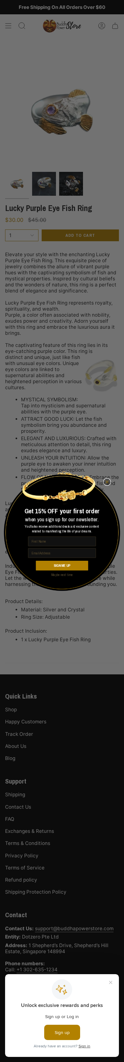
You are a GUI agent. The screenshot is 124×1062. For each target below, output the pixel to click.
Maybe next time (62, 575)
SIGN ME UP (62, 565)
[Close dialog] (107, 482)
